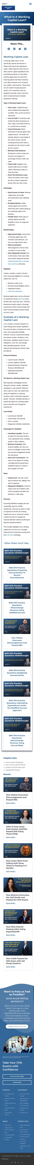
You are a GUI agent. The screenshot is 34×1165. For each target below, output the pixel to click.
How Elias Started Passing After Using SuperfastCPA (15, 929)
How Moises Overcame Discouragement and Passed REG (17, 797)
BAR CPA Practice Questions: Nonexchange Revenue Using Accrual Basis (17, 740)
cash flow (21, 299)
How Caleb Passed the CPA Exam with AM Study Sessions (17, 960)
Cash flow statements (15, 291)
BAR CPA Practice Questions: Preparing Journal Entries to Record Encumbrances (17, 573)
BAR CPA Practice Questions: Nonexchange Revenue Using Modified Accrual (17, 608)
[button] (30, 4)
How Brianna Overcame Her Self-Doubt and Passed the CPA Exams (17, 897)
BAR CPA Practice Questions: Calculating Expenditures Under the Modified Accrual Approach (17, 705)
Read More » (11, 803)
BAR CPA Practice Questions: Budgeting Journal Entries (17, 672)
